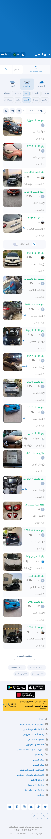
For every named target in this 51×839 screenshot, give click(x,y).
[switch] (15, 244)
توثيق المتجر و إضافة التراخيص (30, 750)
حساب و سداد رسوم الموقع (32, 724)
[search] (6, 69)
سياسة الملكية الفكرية (34, 790)
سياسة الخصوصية (36, 785)
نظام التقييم (38, 760)
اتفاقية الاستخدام (36, 739)
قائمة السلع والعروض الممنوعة (30, 775)
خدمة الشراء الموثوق (35, 744)
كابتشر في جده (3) (38, 674)
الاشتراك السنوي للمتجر (34, 729)
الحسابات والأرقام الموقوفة (32, 770)
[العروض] (6, 111)
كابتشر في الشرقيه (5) (17, 667)
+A (44, 816)
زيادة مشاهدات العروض (33, 734)
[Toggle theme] (23, 54)
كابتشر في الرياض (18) (36, 667)
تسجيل (41, 719)
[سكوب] (12, 111)
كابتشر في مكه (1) (21, 674)
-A (34, 816)
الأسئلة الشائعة (37, 780)
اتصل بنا (40, 795)
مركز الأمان (39, 755)
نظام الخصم (38, 765)
